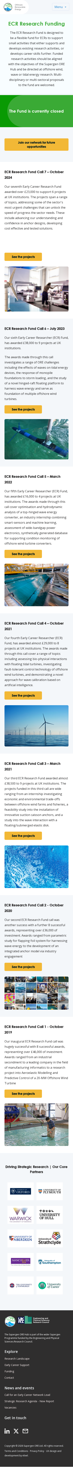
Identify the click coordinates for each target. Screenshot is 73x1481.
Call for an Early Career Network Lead (27, 1395)
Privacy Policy (37, 1451)
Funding (9, 1371)
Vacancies (10, 1407)
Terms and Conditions (16, 1451)
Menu (58, 7)
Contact (9, 1377)
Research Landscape (17, 1358)
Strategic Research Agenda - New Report (29, 1401)
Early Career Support (16, 1365)
